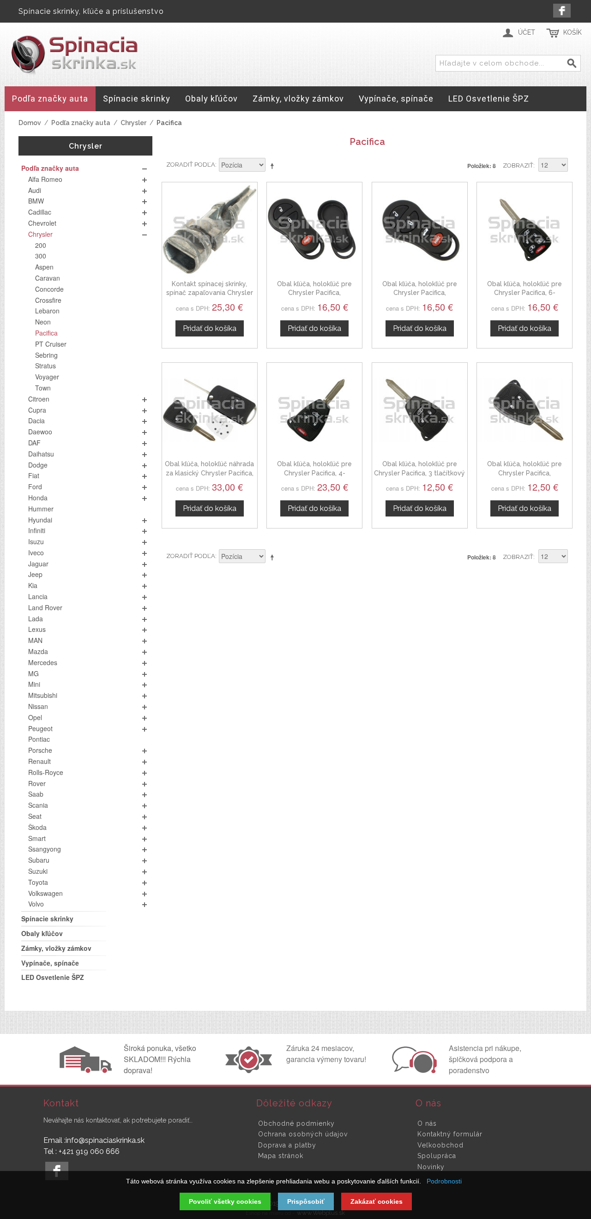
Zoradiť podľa (190, 164)
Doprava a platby (287, 1145)
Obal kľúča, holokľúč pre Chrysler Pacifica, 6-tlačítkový (524, 293)
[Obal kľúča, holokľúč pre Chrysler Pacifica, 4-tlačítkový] (314, 410)
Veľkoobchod (440, 1145)
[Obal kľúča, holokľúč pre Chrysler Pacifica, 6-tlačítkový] (524, 229)
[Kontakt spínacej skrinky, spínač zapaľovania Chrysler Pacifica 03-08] (209, 229)
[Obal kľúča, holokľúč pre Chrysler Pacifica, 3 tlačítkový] (419, 410)
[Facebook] (562, 11)
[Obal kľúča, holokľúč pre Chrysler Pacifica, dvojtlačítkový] (524, 410)
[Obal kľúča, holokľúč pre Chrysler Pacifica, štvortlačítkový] (419, 229)
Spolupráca (436, 1155)
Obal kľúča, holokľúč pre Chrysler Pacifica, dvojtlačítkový (524, 473)
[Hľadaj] (572, 63)
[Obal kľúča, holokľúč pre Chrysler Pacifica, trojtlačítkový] (314, 229)
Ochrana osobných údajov (303, 1134)
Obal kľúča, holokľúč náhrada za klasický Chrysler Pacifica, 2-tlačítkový (209, 473)
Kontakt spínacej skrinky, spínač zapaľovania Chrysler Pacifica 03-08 (209, 293)
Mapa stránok (280, 1155)
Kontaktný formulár (449, 1134)
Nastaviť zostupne (274, 166)
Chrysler (133, 122)
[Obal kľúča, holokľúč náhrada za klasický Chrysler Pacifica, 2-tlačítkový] (209, 410)
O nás (427, 1123)
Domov (29, 122)
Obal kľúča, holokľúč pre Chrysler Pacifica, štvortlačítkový (419, 293)
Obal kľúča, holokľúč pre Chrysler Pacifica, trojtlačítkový (314, 293)
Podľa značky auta (80, 122)
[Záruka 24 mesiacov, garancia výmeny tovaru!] (250, 1070)
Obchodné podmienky (296, 1123)
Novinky (431, 1167)
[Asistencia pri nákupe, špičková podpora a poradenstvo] (413, 1070)
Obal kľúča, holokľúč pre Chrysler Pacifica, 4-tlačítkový (314, 473)
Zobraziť (518, 165)
